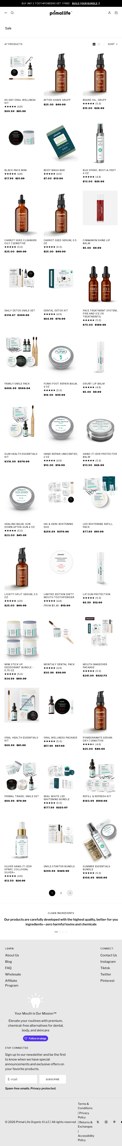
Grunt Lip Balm (94, 384)
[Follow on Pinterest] (114, 1122)
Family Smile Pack (17, 384)
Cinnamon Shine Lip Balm (96, 242)
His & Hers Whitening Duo (58, 526)
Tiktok (105, 968)
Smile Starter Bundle (59, 866)
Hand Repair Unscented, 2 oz (61, 455)
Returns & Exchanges (85, 1124)
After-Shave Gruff (57, 100)
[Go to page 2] (70, 893)
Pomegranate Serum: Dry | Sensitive (98, 739)
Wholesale (13, 974)
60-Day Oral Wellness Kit (20, 101)
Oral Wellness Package (60, 738)
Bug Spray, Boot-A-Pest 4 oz (99, 172)
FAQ (8, 968)
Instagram (108, 962)
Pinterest (107, 981)
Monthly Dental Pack (59, 665)
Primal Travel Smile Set (21, 796)
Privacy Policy (83, 1115)
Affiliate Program (11, 983)
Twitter (105, 974)
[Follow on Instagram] (106, 1122)
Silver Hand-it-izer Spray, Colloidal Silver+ (18, 869)
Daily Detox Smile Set (19, 311)
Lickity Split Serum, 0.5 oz (21, 596)
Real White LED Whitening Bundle (57, 798)
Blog (8, 962)
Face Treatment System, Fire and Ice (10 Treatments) (100, 314)
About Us (12, 955)
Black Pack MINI (15, 170)
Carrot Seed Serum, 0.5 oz (60, 242)
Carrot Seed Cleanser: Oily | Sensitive (20, 242)
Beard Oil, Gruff (94, 100)
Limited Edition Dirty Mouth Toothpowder (59, 596)
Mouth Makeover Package (95, 666)
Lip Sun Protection (96, 594)
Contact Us (108, 955)
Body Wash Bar (54, 170)
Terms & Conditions (85, 1106)
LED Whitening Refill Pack (98, 526)
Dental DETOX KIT (56, 311)
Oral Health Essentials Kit (21, 739)
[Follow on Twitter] (97, 1122)
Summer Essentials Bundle (96, 868)
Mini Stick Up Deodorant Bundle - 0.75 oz (19, 668)
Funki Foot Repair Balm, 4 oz (61, 385)
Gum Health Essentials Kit (20, 455)
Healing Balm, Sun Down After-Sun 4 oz (19, 526)
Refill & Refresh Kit (97, 796)
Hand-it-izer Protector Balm (100, 455)
